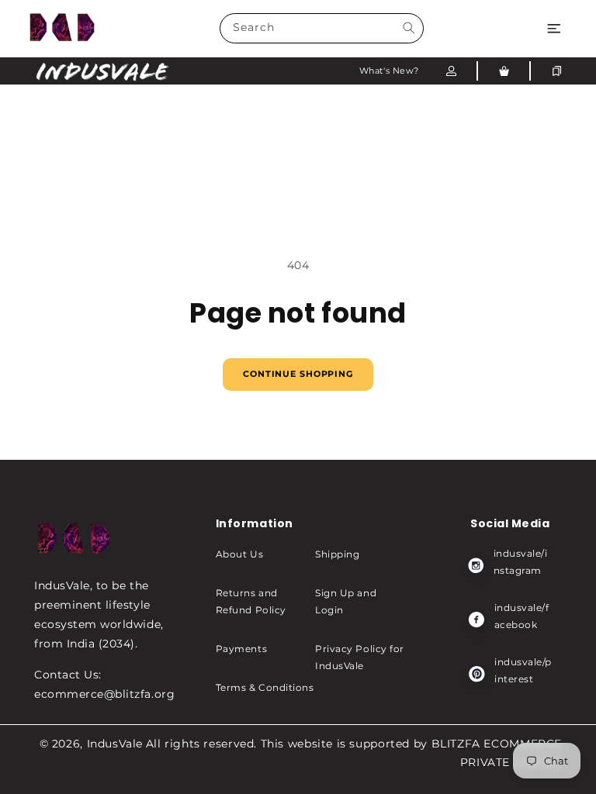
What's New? (389, 71)
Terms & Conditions (265, 687)
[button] (553, 28)
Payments (241, 648)
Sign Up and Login (345, 601)
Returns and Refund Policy (251, 601)
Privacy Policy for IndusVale (359, 657)
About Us (239, 554)
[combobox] (322, 28)
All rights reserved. (201, 744)
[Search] (408, 28)
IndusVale (115, 744)
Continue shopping (298, 374)
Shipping (337, 554)
